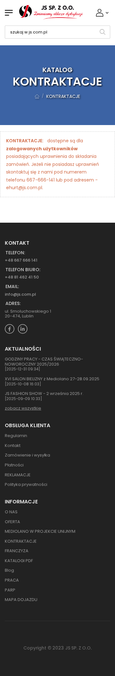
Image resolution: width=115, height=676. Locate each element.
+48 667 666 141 (21, 260)
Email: (12, 287)
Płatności (14, 465)
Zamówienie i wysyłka (27, 455)
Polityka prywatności (26, 484)
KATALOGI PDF (19, 561)
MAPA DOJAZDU (21, 600)
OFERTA (12, 522)
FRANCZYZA (16, 551)
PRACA (12, 580)
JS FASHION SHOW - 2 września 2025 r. (44, 393)
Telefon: (15, 253)
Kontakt (12, 445)
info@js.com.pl (20, 294)
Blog (9, 570)
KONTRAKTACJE (63, 96)
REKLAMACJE (18, 475)
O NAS (11, 512)
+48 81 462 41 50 (22, 277)
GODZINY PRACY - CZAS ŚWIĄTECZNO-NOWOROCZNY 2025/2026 (44, 361)
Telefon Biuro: (22, 270)
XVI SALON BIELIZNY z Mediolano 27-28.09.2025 (52, 379)
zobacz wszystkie (23, 408)
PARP (10, 590)
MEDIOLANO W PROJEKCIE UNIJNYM (40, 531)
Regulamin (16, 436)
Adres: (12, 303)
